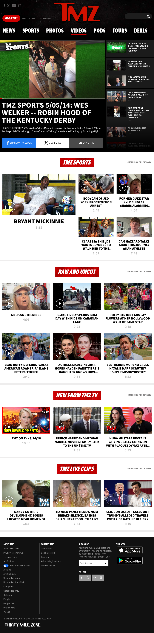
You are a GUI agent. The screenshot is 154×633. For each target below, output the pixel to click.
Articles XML (9, 574)
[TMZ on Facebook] (4, 6)
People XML (9, 603)
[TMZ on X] (9, 6)
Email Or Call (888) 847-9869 (36, 19)
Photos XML (9, 607)
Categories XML (11, 591)
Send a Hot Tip (48, 553)
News (9, 30)
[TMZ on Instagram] (19, 5)
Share (21, 142)
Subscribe (105, 563)
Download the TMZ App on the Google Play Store (130, 560)
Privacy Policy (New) (13, 553)
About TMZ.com (11, 548)
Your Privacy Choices (19, 565)
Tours (120, 30)
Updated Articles (11, 578)
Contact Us (46, 548)
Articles (7, 570)
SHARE (55, 142)
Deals (140, 30)
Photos (55, 30)
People (6, 599)
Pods (99, 30)
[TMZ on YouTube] (95, 578)
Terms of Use (10, 557)
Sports (30, 30)
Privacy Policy (85, 557)
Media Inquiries (48, 565)
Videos (78, 30)
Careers (45, 557)
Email (88, 142)
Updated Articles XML (13, 582)
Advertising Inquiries (51, 561)
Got (11, 18)
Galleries (7, 595)
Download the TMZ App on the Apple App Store (130, 550)
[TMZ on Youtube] (14, 5)
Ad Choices (8, 561)
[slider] (52, 98)
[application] (52, 69)
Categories (8, 586)
